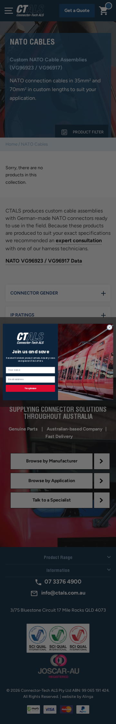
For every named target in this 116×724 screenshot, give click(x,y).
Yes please (30, 388)
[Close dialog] (109, 327)
